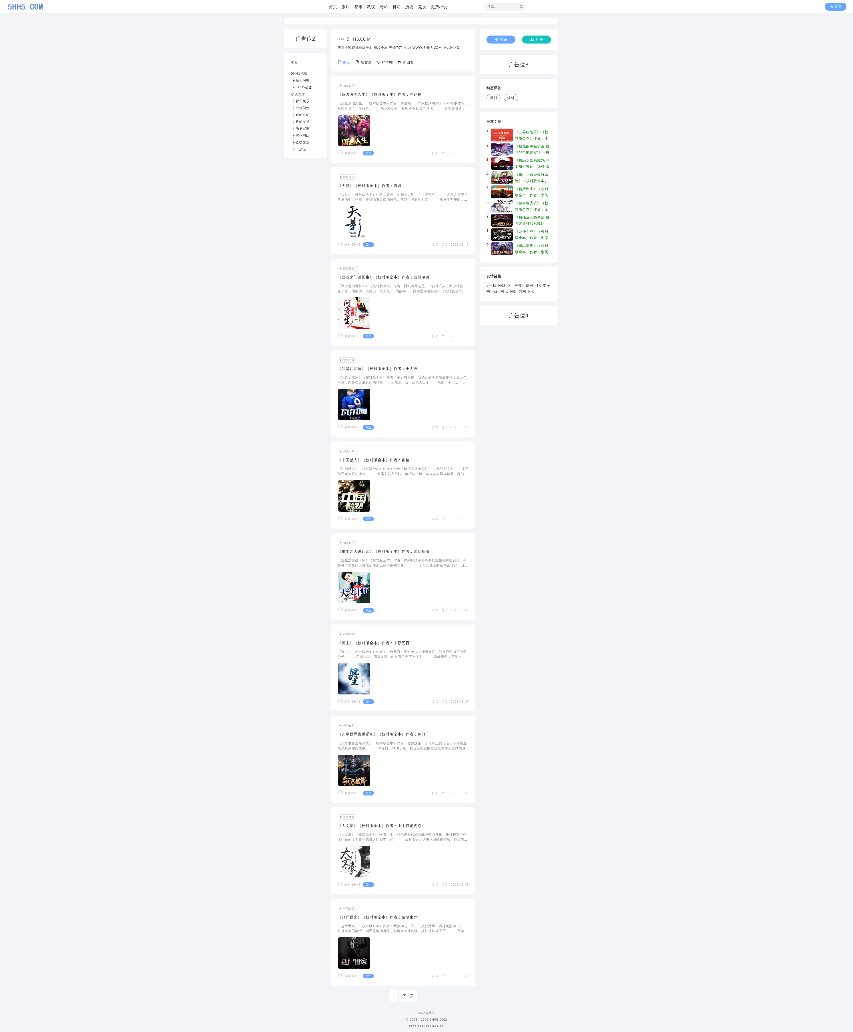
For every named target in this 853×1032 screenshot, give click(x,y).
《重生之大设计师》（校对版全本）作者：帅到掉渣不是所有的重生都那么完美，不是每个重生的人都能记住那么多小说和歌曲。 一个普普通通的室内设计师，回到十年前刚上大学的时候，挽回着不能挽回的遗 (403, 565)
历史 (409, 6)
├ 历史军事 (300, 128)
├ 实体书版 (300, 135)
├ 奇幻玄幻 (300, 114)
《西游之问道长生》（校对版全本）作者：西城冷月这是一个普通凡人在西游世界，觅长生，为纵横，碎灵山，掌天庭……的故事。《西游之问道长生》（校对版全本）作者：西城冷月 (402, 291)
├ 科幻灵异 (300, 121)
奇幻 (384, 6)
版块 (345, 6)
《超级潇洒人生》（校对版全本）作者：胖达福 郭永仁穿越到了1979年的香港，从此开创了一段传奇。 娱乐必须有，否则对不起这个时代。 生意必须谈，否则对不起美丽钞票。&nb (403, 108)
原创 (493, 97)
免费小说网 (524, 285)
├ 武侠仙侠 (300, 107)
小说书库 (298, 94)
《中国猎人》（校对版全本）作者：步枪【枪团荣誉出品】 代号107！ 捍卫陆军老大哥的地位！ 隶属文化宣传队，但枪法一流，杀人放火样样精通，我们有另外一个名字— (403, 473)
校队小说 (508, 291)
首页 (333, 6)
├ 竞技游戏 (300, 142)
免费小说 (439, 6)
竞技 (422, 6)
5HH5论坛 (299, 73)
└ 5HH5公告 (301, 87)
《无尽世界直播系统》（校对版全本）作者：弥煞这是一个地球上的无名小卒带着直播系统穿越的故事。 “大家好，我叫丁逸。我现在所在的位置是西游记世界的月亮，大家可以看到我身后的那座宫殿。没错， (402, 748)
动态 (294, 62)
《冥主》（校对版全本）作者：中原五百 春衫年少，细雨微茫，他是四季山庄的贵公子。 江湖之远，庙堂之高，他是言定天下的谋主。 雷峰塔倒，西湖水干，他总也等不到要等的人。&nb (402, 656)
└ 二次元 (298, 149)
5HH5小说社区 (498, 285)
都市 (358, 6)
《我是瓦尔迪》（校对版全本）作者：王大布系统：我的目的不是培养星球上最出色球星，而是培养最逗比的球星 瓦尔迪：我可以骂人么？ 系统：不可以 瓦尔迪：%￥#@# (402, 382)
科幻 (397, 6)
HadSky (431, 1026)
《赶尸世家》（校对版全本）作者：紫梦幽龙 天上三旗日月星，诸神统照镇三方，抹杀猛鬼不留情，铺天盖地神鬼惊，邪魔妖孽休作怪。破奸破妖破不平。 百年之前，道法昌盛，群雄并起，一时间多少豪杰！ (403, 931)
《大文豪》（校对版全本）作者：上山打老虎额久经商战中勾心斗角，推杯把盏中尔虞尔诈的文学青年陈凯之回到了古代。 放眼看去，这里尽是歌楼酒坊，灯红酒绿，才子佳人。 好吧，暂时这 (402, 839)
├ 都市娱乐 (300, 101)
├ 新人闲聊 (300, 80)
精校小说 (526, 291)
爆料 (510, 97)
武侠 (371, 6)
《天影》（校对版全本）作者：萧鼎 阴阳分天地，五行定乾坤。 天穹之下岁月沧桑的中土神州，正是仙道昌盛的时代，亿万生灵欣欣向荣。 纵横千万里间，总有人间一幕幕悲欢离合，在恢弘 (403, 199)
